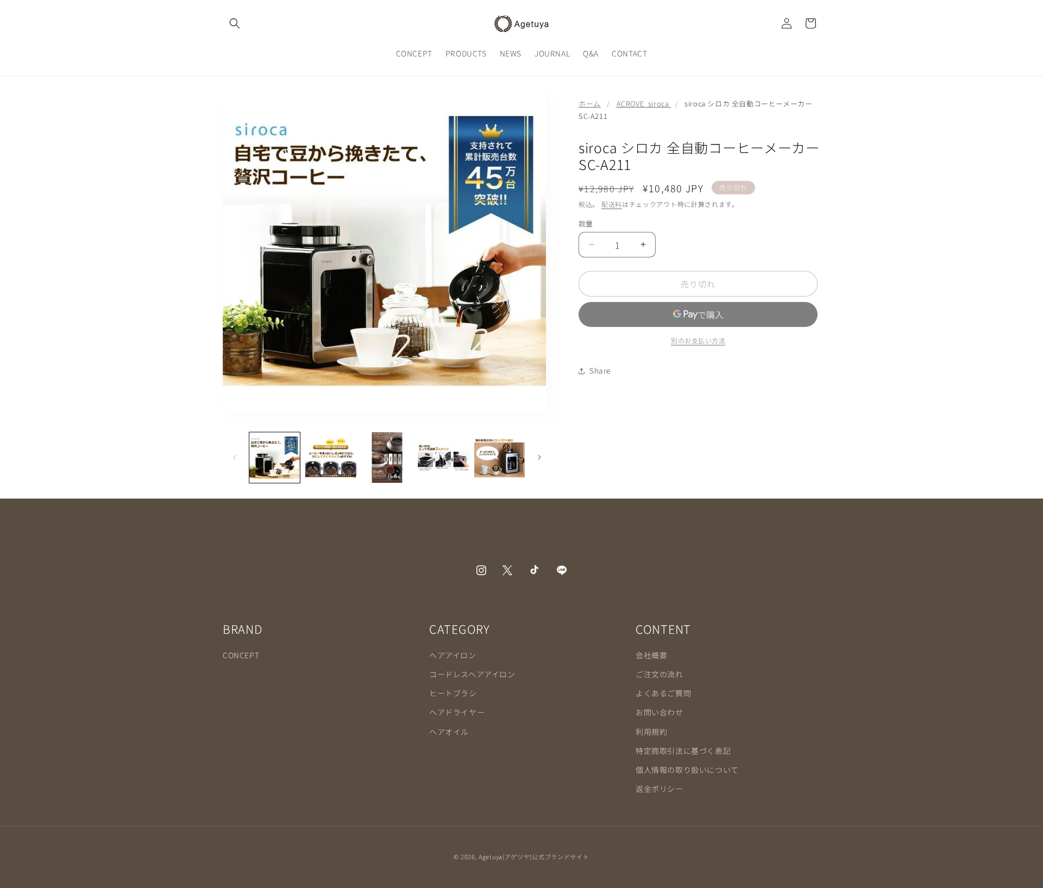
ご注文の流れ (659, 674)
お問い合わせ (659, 712)
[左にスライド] (235, 457)
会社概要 (651, 655)
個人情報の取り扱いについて (687, 769)
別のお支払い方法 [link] (698, 340)
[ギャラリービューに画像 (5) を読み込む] (499, 457)
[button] (235, 23)
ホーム (590, 103)
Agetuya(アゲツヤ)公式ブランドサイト (534, 856)
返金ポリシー (659, 788)
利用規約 (651, 731)
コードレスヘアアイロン (472, 674)
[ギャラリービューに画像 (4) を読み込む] (443, 457)
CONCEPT (241, 655)
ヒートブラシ (453, 693)
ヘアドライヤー (457, 712)
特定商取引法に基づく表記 (683, 750)
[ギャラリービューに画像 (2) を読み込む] (330, 457)
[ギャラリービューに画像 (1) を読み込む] (274, 457)
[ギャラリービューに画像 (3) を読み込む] (387, 457)
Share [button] (600, 370)
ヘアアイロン (452, 655)
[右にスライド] (539, 457)
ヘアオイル (449, 731)
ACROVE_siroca (644, 103)
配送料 (611, 204)
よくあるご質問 (663, 693)
